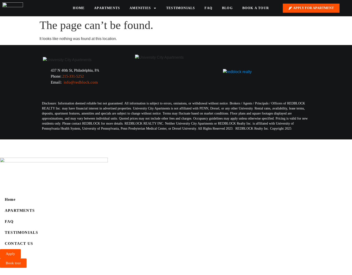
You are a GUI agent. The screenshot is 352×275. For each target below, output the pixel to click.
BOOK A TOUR (255, 8)
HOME (79, 8)
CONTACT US (19, 243)
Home (10, 199)
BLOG (227, 8)
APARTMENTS (107, 8)
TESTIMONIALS (180, 8)
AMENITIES (140, 8)
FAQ (208, 8)
